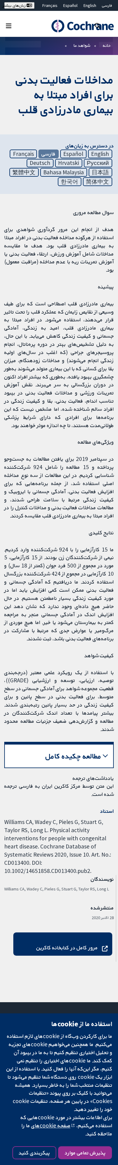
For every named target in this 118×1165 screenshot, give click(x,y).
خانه (107, 45)
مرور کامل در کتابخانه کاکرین (67, 947)
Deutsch (40, 162)
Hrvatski (68, 162)
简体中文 (97, 181)
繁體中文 (23, 172)
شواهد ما (82, 45)
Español (70, 5)
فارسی (107, 5)
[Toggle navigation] (8, 25)
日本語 (100, 172)
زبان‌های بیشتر (15, 5)
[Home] (82, 26)
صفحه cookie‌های (50, 1125)
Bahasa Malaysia (63, 172)
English (90, 5)
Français (49, 5)
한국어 (69, 181)
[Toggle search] (97, 25)
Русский (98, 162)
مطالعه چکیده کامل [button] (73, 756)
